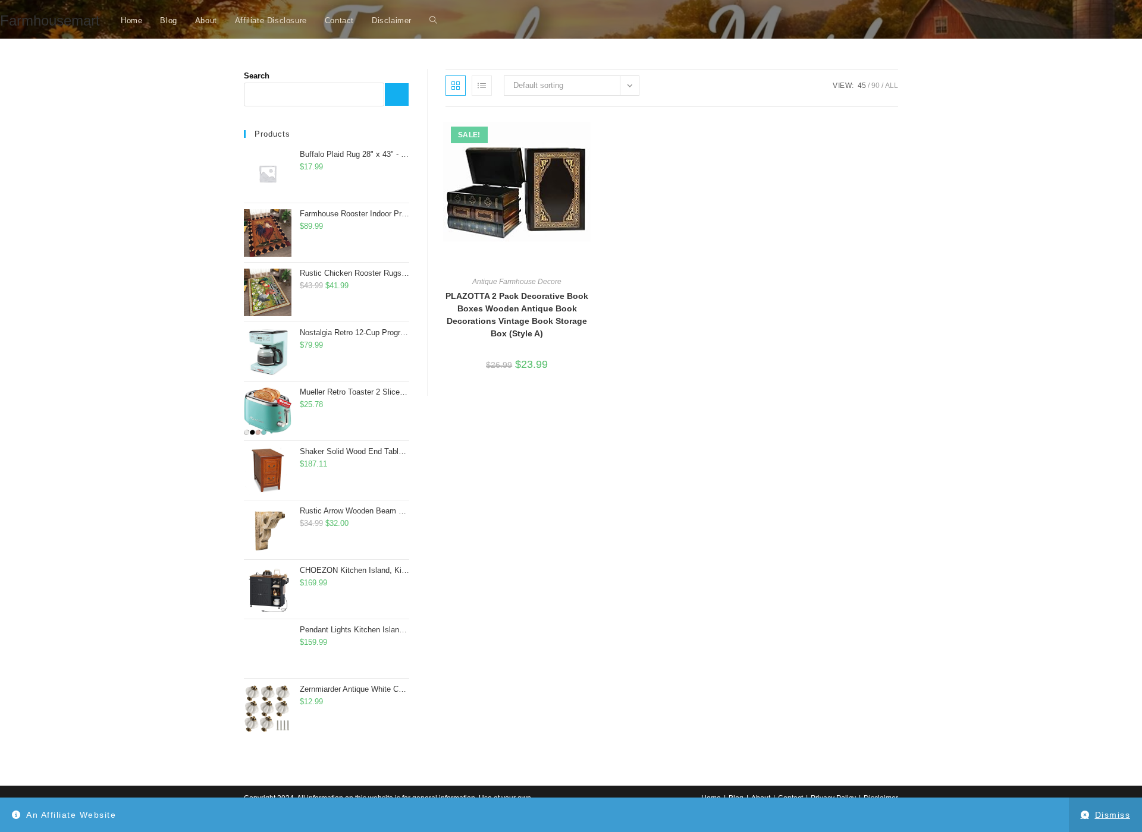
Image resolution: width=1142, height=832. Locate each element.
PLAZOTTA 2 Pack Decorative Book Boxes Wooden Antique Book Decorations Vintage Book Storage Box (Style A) (516, 314)
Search (256, 75)
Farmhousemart (50, 20)
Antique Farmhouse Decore (516, 282)
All (891, 85)
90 (875, 85)
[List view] (482, 85)
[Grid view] (455, 85)
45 (862, 85)
